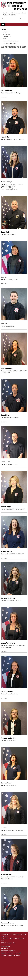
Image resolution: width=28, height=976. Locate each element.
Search (21, 19)
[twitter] (23, 9)
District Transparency (8, 951)
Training (5, 38)
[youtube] (20, 9)
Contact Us (4, 948)
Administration (6, 34)
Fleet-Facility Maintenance (9, 43)
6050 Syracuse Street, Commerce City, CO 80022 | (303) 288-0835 (14, 14)
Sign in (18, 955)
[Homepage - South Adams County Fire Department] (14, 5)
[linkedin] (18, 9)
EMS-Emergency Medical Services (11, 41)
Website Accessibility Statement (11, 953)
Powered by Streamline (8, 955)
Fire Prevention (7, 36)
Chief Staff (5, 32)
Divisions (3, 29)
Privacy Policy (5, 946)
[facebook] (15, 9)
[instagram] (26, 9)
